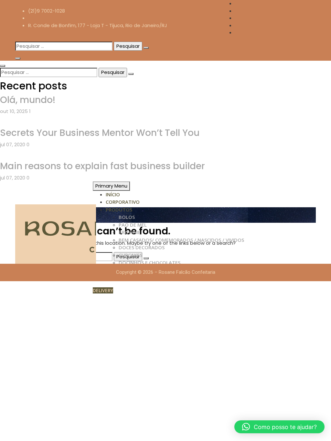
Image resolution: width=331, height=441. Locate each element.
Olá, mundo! (27, 100)
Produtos (119, 209)
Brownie (130, 232)
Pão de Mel (133, 224)
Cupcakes (130, 255)
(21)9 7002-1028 (46, 10)
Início (113, 194)
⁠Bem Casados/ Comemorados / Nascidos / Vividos (181, 240)
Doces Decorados (142, 247)
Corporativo (123, 202)
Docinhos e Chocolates (149, 262)
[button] (279, 426)
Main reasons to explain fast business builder (102, 166)
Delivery (103, 290)
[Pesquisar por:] (63, 46)
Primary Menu (111, 185)
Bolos (127, 217)
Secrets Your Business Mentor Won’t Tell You (99, 133)
